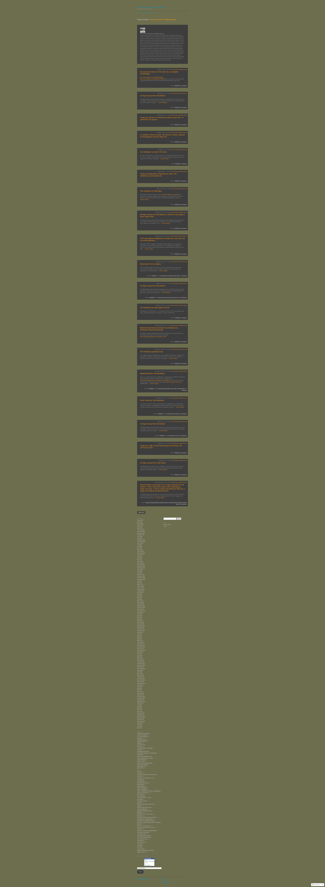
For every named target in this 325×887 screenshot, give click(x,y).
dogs (176, 297)
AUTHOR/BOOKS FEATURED (144, 748)
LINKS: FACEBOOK (142, 789)
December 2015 (141, 663)
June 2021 (139, 571)
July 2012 (139, 724)
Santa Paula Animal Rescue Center (145, 827)
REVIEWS (177, 85)
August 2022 (140, 554)
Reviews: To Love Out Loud (144, 825)
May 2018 (139, 617)
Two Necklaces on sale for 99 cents (153, 152)
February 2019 (140, 602)
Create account (167, 524)
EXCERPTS (140, 773)
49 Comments (183, 504)
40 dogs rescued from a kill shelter (153, 463)
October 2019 (140, 591)
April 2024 (139, 538)
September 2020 (141, 579)
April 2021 (139, 572)
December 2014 (141, 678)
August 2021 (140, 569)
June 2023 (139, 546)
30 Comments (183, 474)
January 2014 (140, 695)
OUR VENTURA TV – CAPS (144, 797)
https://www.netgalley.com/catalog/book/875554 (151, 77)
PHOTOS (139, 802)
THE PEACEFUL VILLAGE (143, 835)
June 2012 (139, 726)
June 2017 (139, 635)
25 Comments (183, 141)
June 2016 (139, 655)
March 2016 (140, 658)
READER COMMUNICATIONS (144, 811)
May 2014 (139, 688)
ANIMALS (139, 743)
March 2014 (140, 691)
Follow (140, 871)
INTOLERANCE (141, 786)
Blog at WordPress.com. (143, 879)
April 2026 (139, 521)
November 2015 (141, 665)
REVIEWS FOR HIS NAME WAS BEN (146, 817)
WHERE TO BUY (141, 852)
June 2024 (139, 536)
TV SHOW (139, 844)
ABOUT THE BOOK (142, 735)
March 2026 (140, 523)
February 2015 (140, 675)
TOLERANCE (140, 840)
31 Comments (183, 85)
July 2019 (139, 594)
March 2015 (140, 673)
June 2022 (139, 558)
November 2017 (141, 627)
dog (176, 435)
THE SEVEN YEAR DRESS (144, 837)
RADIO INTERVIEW (142, 809)
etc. (138, 769)
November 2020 (141, 577)
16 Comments (183, 181)
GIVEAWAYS (140, 779)
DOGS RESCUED (173, 502)
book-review (163, 275)
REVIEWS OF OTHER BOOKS (145, 819)
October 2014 (140, 681)
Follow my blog (147, 865)
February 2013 (140, 713)
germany (169, 413)
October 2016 (140, 648)
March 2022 (140, 561)
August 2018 (140, 612)
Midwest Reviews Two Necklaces (152, 373)
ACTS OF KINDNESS (142, 736)
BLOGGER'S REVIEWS (143, 751)
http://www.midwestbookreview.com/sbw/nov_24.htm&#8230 (155, 380)
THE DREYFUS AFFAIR (143, 832)
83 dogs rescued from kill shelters (152, 286)
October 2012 (140, 719)
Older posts (141, 512)
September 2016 (141, 650)
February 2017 (140, 642)
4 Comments (184, 317)
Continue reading (163, 102)
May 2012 (139, 728)
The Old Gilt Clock (141, 834)
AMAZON (148, 502)
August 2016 (140, 652)
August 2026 (140, 520)
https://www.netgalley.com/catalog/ (169, 194)
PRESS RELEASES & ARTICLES (145, 804)
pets (178, 297)
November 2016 (141, 647)
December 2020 (141, 576)
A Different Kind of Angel (143, 733)
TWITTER (139, 845)
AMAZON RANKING (155, 502)
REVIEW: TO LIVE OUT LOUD (144, 814)
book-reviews (170, 275)
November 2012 (141, 718)
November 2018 (141, 607)
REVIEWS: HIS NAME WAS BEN (145, 820)
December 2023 (141, 539)
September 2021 (141, 567)
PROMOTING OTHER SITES (144, 807)
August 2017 (140, 632)
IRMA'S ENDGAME (142, 787)
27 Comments (183, 275)
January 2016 (140, 662)
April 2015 (139, 671)
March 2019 (140, 600)
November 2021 (141, 566)
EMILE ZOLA (140, 768)
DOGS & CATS (141, 761)
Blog (144, 12)
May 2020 (139, 582)
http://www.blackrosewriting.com (174, 382)
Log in (165, 526)
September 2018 (141, 610)
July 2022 (139, 556)
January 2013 (140, 714)
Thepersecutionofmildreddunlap (151, 861)
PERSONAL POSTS (142, 801)
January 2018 (140, 624)
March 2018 (140, 620)
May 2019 (139, 597)
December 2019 (141, 589)
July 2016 (139, 653)
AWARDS (139, 750)
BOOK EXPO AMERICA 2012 (144, 756)
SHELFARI (139, 829)
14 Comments (183, 204)
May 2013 (139, 708)
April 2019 (139, 599)
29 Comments (183, 228)
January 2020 (140, 587)
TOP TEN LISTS (141, 842)
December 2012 (141, 716)
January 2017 (140, 643)
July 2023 (139, 544)
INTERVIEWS (140, 784)
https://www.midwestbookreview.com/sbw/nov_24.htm (153, 336)
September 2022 (141, 553)
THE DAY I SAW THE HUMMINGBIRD (146, 830)
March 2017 (140, 640)
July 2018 (139, 614)
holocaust (177, 413)
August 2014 (140, 685)
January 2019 (140, 604)
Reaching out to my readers (150, 264)
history (172, 413)
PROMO (139, 806)
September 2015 (141, 668)
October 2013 (140, 699)
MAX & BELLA (140, 794)
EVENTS (139, 771)
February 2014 (140, 693)
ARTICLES (140, 746)
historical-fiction (181, 388)
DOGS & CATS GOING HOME (144, 763)
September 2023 (141, 541)
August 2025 (140, 525)
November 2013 (141, 698)
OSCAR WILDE (141, 796)
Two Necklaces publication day (151, 352)
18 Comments (183, 452)
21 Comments (183, 435)
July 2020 (139, 581)
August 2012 (140, 723)
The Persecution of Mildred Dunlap (151, 7)
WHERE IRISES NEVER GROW (145, 850)
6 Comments (184, 163)
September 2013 (141, 701)
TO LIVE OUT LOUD (142, 839)
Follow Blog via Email (143, 856)
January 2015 (140, 676)
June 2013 (139, 706)
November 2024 (141, 533)
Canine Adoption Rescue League (145, 758)
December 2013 (141, 696)
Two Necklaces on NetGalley (151, 191)
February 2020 (140, 586)
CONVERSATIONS (142, 759)
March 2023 (140, 549)
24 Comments (183, 253)
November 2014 (141, 680)
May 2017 (139, 637)
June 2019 (139, 596)
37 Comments (183, 413)
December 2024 (141, 531)
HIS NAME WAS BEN (142, 783)
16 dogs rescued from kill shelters (152, 96)
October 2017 (140, 629)
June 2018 (139, 615)
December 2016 (141, 645)
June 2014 (139, 686)
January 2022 (140, 563)
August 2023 (140, 543)
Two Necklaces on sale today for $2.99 (154, 308)
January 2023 (140, 551)
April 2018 (139, 619)
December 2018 (141, 605)
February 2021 (140, 574)
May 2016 (139, 657)
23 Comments (183, 107)
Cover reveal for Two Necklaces (152, 400)
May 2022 (139, 559)
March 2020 (140, 584)
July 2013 (139, 704)
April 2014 (139, 690)
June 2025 (139, 526)
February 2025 (140, 530)
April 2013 (139, 709)
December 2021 (141, 564)
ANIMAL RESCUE (164, 502)
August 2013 (140, 703)
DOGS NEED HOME (142, 764)
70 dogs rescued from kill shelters (152, 424)
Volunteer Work (141, 849)
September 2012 (141, 721)
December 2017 (141, 625)
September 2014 (141, 683)
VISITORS (139, 847)
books (174, 275)
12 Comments (183, 124)
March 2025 (140, 528)
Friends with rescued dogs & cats (145, 778)
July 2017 (139, 633)
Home (139, 12)
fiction (178, 275)
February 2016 (140, 660)
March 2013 (140, 711)
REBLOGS (139, 812)
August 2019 (140, 592)
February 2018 (140, 622)
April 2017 (139, 638)
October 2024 (140, 534)
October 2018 (140, 609)
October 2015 (140, 666)
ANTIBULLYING (141, 745)
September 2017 (141, 630)
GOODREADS (140, 781)
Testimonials (149, 12)
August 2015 (140, 670)
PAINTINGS (140, 799)
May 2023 (139, 548)
